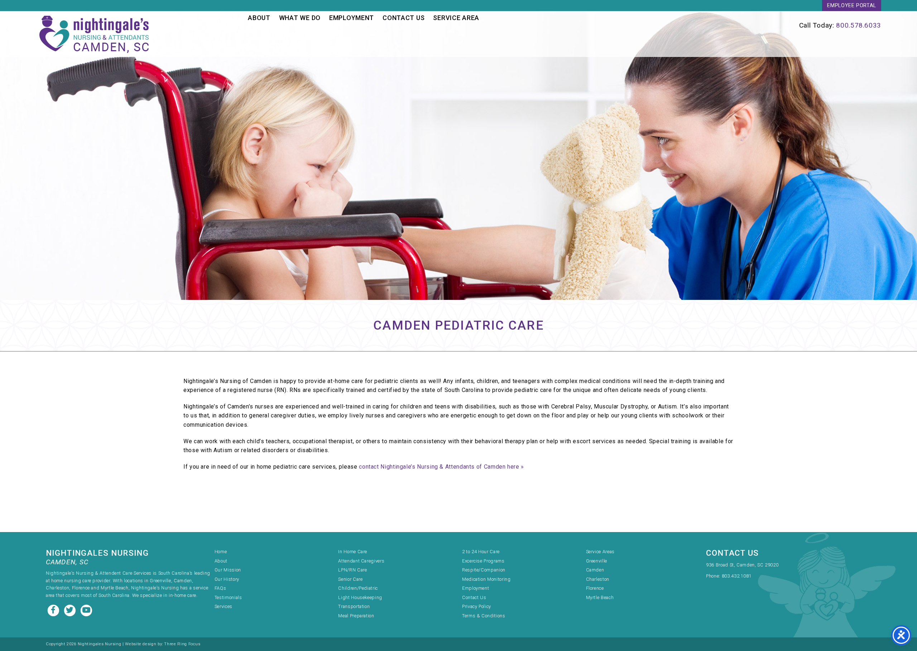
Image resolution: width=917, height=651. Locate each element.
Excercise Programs (483, 561)
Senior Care (350, 579)
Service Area (456, 17)
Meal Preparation (356, 615)
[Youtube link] (86, 609)
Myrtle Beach (600, 597)
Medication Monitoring (486, 579)
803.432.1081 (737, 576)
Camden (595, 570)
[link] (697, 25)
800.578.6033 (858, 25)
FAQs (220, 588)
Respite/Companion (483, 570)
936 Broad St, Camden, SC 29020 (742, 565)
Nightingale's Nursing (95, 34)
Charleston (597, 579)
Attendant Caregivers (361, 561)
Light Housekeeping (360, 597)
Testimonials (228, 597)
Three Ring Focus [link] (182, 644)
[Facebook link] (54, 609)
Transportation (354, 606)
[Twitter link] (70, 609)
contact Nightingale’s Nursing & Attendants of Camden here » (441, 466)
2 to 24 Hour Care (481, 551)
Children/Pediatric (358, 588)
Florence (595, 588)
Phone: (713, 576)
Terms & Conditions (483, 615)
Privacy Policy (476, 606)
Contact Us (403, 17)
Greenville (596, 561)
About (259, 17)
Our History (227, 579)
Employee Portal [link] (851, 6)
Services (223, 606)
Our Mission (228, 570)
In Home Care (352, 551)
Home (221, 551)
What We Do (300, 17)
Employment (351, 17)
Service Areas (600, 551)
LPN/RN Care (352, 570)
